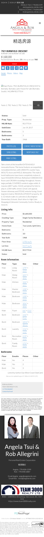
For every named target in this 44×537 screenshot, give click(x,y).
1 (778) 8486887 (7, 389)
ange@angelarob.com (27, 476)
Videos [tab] (15, 73)
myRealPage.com (22, 513)
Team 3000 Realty (22, 33)
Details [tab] (3, 73)
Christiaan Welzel (15, 518)
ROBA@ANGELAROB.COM (33, 12)
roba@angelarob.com (26, 478)
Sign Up (13, 3)
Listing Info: (7, 209)
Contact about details (32, 146)
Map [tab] (21, 73)
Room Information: (10, 259)
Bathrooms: (6, 351)
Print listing (11, 158)
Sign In (4, 3)
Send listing (11, 152)
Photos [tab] (9, 73)
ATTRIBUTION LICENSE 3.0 (34, 518)
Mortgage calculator (33, 152)
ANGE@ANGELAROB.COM (33, 7)
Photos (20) (11, 146)
